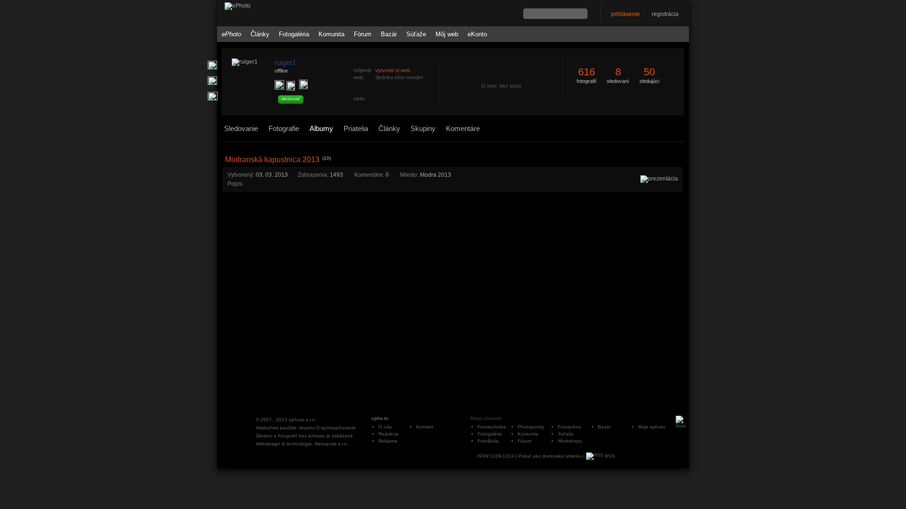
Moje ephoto (651, 426)
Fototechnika (492, 426)
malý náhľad (673, 150)
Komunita (331, 34)
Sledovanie (241, 128)
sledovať (290, 98)
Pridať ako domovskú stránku (550, 456)
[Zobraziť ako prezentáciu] (659, 178)
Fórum (362, 34)
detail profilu (437, 116)
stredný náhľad (680, 150)
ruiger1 (285, 62)
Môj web (447, 34)
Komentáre (463, 128)
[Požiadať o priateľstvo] (279, 85)
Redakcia (388, 433)
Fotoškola (488, 440)
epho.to (379, 418)
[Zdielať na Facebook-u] (213, 96)
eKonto (477, 34)
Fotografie (283, 128)
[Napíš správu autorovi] (290, 85)
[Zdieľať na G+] (212, 65)
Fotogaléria (294, 34)
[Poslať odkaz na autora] (303, 84)
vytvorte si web (392, 70)
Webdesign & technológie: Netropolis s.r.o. (302, 443)
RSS (609, 456)
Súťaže (416, 34)
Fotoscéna (569, 426)
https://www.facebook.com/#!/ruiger (372, 99)
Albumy (321, 128)
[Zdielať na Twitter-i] (212, 80)
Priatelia (356, 128)
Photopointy (531, 426)
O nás (385, 426)
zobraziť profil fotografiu (437, 53)
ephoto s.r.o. (302, 419)
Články (260, 34)
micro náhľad (667, 150)
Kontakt (424, 426)
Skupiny (423, 128)
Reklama (387, 440)
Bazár (389, 34)
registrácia (665, 14)
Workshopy (570, 440)
